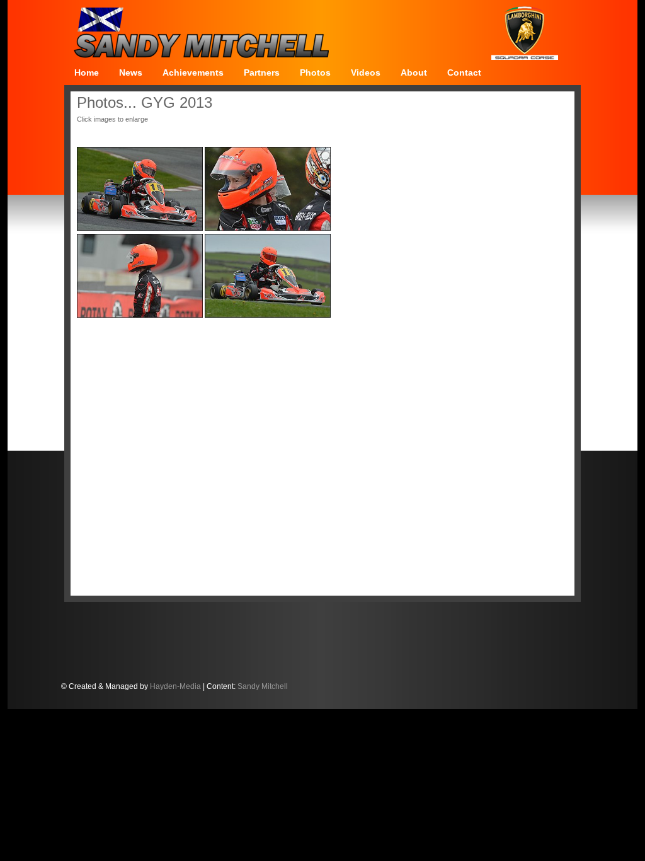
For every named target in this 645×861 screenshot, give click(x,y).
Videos (365, 72)
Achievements (193, 72)
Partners (262, 72)
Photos (315, 72)
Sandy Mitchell (262, 686)
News (130, 72)
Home (86, 72)
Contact (464, 72)
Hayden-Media (175, 686)
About (414, 72)
